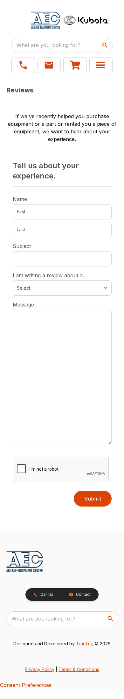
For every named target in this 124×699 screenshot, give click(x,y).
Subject (22, 246)
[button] (23, 65)
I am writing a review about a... (49, 275)
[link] (75, 65)
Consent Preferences (26, 685)
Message (23, 304)
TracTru (84, 643)
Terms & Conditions (79, 669)
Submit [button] (92, 498)
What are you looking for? (48, 45)
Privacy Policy (39, 669)
